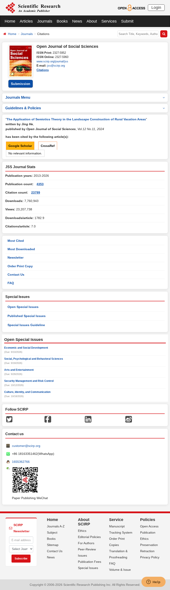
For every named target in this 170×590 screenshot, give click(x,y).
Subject (52, 532)
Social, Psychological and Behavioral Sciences (33, 358)
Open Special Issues (23, 307)
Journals (44, 21)
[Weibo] (128, 419)
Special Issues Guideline (26, 325)
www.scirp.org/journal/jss (52, 61)
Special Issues (88, 568)
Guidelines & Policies (23, 108)
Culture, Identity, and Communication (27, 392)
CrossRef (48, 146)
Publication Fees (89, 561)
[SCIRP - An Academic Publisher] (32, 7)
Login (156, 7)
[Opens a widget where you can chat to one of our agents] (153, 582)
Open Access (149, 526)
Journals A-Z (56, 526)
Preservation (149, 545)
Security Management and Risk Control (29, 380)
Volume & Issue (120, 569)
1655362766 (21, 461)
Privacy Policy (149, 557)
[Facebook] (47, 419)
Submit (127, 21)
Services (109, 21)
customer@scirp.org (26, 446)
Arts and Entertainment (19, 369)
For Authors (86, 543)
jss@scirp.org (56, 65)
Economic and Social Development (26, 347)
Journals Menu (17, 97)
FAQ (11, 283)
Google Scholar (20, 146)
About (92, 21)
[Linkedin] (88, 419)
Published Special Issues (27, 316)
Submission (20, 84)
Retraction (147, 551)
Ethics (82, 530)
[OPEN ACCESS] (131, 7)
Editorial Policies (89, 537)
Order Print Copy (20, 266)
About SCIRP (84, 521)
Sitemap (52, 545)
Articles (26, 21)
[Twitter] (9, 419)
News (77, 21)
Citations (43, 70)
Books (62, 21)
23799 (35, 192)
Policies (147, 519)
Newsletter (15, 257)
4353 (40, 184)
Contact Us (16, 274)
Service (116, 519)
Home (10, 21)
